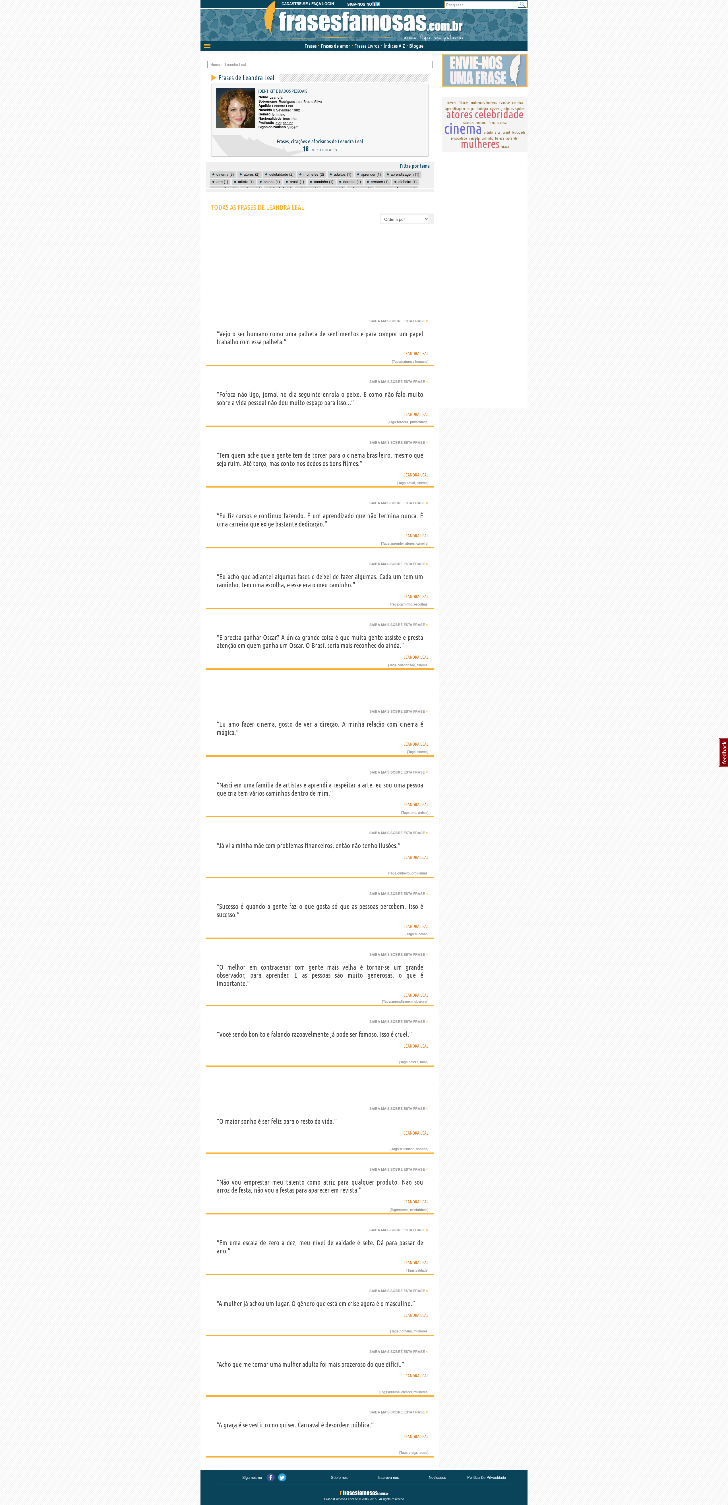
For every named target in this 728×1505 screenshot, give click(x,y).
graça (413, 1452)
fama (423, 1062)
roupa (423, 1452)
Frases (311, 46)
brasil (411, 482)
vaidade (421, 1270)
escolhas (420, 604)
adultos (394, 1392)
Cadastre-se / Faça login (308, 4)
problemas (419, 873)
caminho (405, 604)
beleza (413, 1062)
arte (413, 812)
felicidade (407, 1149)
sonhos (421, 1149)
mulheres (420, 1331)
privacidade (418, 422)
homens (406, 1331)
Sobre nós (339, 1477)
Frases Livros (366, 46)
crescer (406, 1392)
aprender (397, 543)
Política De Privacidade (486, 1477)
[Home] (364, 21)
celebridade (406, 665)
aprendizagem (402, 1001)
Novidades (437, 1477)
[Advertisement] (320, 275)
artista (422, 812)
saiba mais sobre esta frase (399, 321)
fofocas (402, 422)
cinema (422, 482)
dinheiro (403, 873)
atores (410, 543)
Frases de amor (335, 46)
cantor (288, 122)
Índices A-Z (394, 46)
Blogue (416, 46)
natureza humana (414, 361)
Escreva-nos (388, 1477)
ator (278, 122)
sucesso (421, 934)
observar (420, 1001)
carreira (421, 543)
